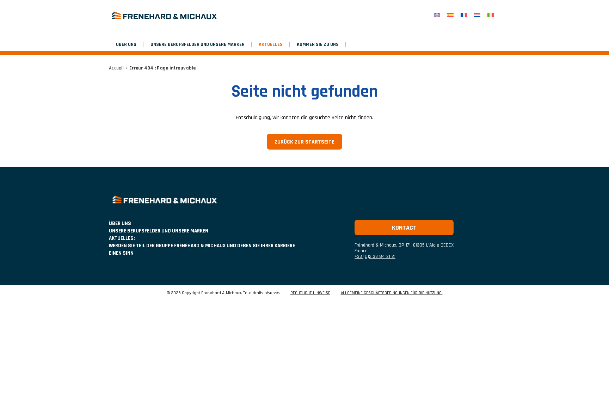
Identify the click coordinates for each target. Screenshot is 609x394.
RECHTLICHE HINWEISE (310, 293)
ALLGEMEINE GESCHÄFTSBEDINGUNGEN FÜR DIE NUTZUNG (392, 293)
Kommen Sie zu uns (318, 44)
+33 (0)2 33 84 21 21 (375, 256)
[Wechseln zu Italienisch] (490, 15)
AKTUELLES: (122, 238)
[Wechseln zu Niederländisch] (477, 15)
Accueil (116, 68)
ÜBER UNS (126, 44)
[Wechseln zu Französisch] (463, 15)
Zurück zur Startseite (304, 142)
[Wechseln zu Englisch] (437, 15)
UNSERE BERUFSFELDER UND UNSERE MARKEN (197, 44)
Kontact (404, 228)
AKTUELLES (271, 44)
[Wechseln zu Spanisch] (450, 15)
